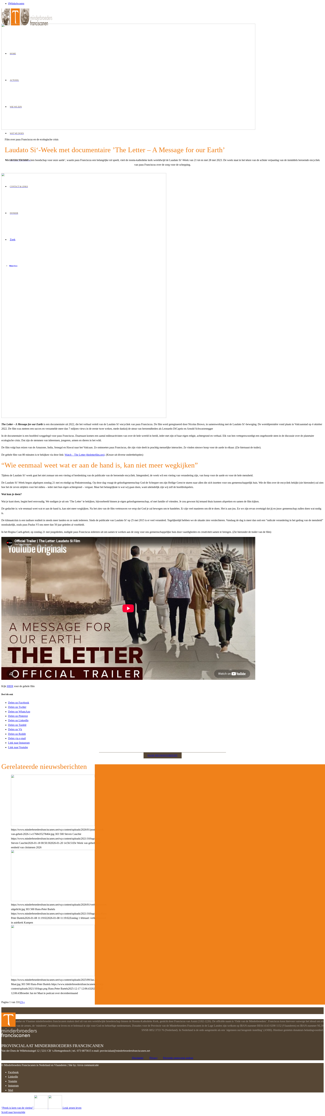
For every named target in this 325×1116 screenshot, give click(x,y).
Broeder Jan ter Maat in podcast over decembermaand (69, 778)
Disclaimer (137, 1057)
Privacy (153, 1057)
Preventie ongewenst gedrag (178, 1057)
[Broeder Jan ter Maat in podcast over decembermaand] (53, 975)
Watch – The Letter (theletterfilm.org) (85, 454)
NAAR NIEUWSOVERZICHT (162, 755)
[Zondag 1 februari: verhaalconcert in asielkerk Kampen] (53, 900)
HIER (10, 686)
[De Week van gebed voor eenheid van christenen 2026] (53, 825)
